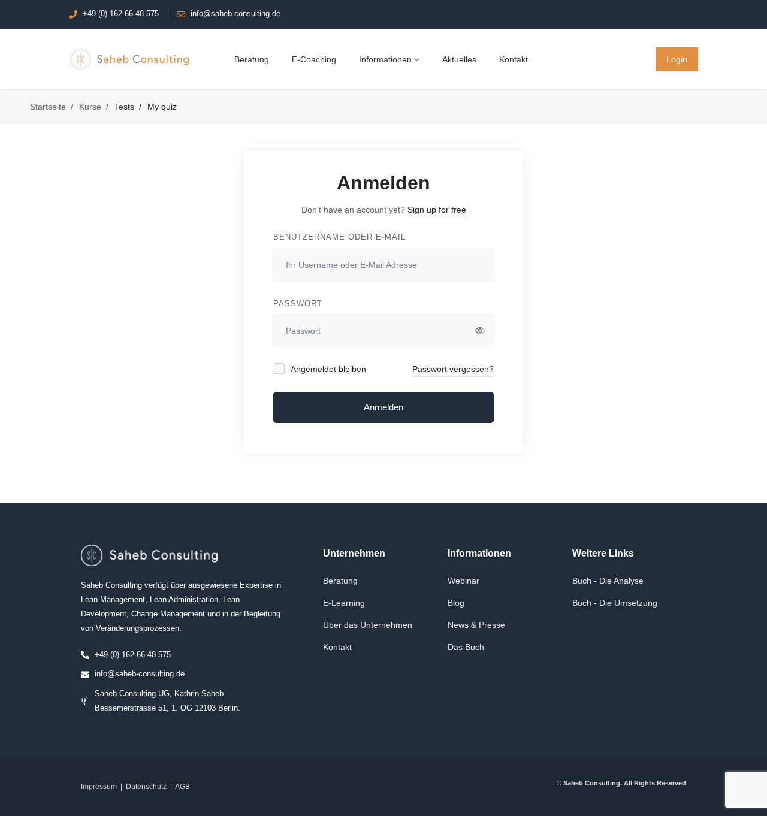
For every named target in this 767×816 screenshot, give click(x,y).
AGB (182, 786)
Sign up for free (436, 209)
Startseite (48, 106)
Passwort (297, 303)
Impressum (99, 786)
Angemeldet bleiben (327, 369)
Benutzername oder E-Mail (339, 236)
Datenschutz (146, 786)
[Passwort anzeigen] (480, 330)
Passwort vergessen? (453, 369)
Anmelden (383, 407)
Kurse (90, 106)
